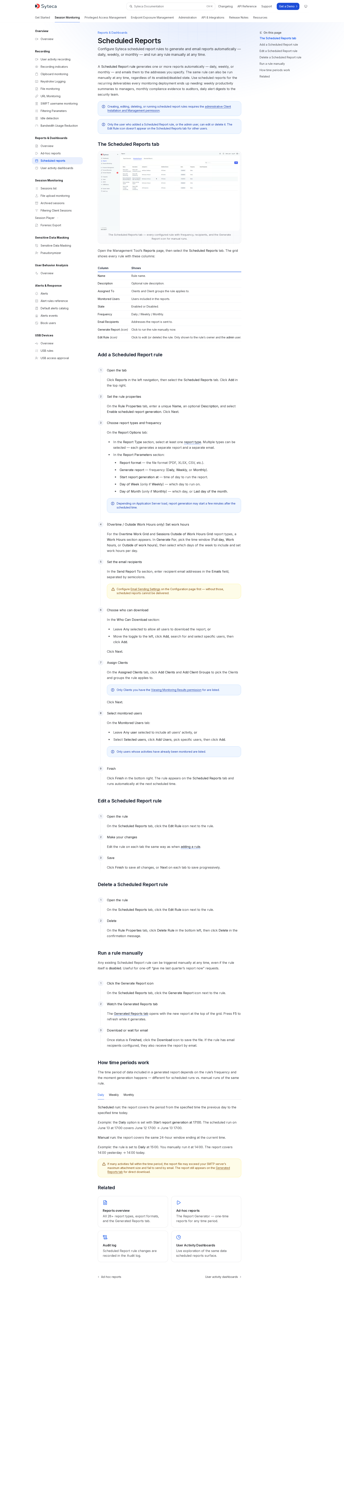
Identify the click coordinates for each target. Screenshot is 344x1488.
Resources (260, 17)
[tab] (101, 1094)
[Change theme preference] (306, 6)
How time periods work (275, 70)
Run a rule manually (272, 63)
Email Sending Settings (145, 589)
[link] (133, 1211)
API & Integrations (212, 17)
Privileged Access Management (105, 17)
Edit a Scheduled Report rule (278, 51)
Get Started (42, 17)
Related (265, 76)
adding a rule (190, 847)
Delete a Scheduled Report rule (280, 57)
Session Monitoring (67, 17)
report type (192, 442)
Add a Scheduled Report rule (279, 44)
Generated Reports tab (131, 1014)
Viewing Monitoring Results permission (176, 690)
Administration (188, 17)
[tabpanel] (169, 1129)
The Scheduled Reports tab (278, 38)
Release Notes (238, 17)
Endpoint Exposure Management (152, 17)
